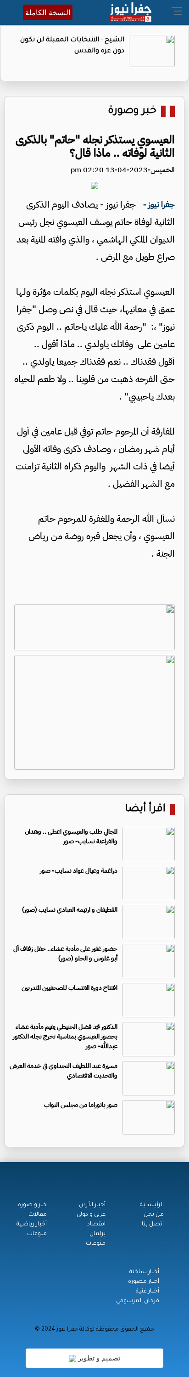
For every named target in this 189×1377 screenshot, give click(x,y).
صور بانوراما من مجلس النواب (80, 1105)
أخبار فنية (147, 1291)
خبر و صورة (32, 1205)
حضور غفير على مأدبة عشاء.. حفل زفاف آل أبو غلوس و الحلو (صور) (65, 953)
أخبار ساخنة (144, 1272)
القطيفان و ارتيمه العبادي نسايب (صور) (69, 909)
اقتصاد (96, 1224)
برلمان (97, 1234)
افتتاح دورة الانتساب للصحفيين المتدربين (69, 988)
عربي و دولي (91, 1215)
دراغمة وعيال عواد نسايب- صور (78, 870)
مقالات (37, 1215)
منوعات (96, 1244)
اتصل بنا (153, 1224)
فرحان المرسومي (137, 1301)
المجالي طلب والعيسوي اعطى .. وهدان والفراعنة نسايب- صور (71, 836)
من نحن (154, 1215)
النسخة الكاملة (47, 12)
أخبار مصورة (143, 1282)
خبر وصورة (132, 111)
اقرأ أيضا (145, 809)
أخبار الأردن (92, 1205)
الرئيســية (152, 1205)
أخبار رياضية (32, 1224)
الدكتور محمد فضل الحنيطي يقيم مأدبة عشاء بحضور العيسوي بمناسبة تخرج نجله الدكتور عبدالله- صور (65, 1036)
